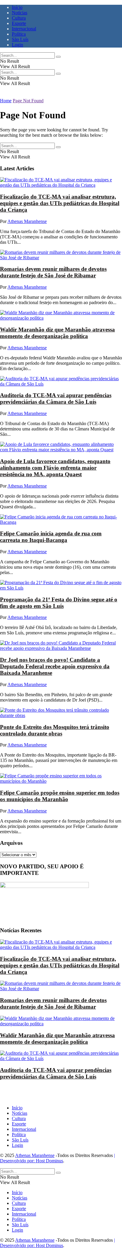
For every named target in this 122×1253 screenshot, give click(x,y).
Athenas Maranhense (27, 221)
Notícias (19, 12)
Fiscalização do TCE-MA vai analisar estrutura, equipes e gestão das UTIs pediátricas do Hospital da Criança (59, 203)
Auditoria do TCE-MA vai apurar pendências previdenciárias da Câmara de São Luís (55, 398)
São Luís (20, 39)
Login (17, 44)
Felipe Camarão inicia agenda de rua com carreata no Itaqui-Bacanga (51, 536)
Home (6, 100)
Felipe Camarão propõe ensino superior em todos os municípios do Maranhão (59, 796)
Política (19, 34)
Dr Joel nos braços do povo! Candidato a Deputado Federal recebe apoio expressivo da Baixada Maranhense (55, 666)
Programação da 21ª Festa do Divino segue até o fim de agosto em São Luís (58, 602)
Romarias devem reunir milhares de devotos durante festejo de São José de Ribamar (53, 272)
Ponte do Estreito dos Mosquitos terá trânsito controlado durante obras (54, 730)
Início (17, 7)
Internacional (24, 28)
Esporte (19, 23)
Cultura (19, 18)
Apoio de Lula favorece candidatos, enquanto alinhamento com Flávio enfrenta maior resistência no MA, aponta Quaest (55, 467)
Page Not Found (28, 100)
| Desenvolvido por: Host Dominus (57, 1158)
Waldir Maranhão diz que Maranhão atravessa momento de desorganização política (57, 332)
